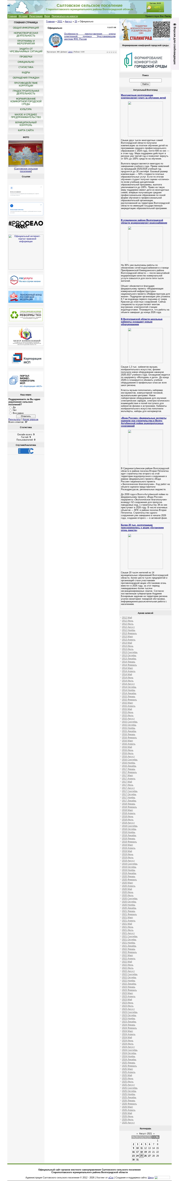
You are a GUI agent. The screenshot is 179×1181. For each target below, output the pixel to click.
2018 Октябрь (129, 829)
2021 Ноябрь (128, 942)
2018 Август (128, 822)
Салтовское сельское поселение (26, 170)
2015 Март (127, 703)
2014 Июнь (127, 677)
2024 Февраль (129, 1028)
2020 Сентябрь (130, 898)
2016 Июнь (127, 750)
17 (137, 1152)
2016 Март (127, 740)
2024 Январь (128, 1025)
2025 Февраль (129, 1066)
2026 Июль (128, 1119)
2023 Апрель (128, 996)
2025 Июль (128, 1081)
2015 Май (127, 709)
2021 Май (127, 923)
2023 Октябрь (129, 1015)
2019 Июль (128, 857)
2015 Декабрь (129, 731)
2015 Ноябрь (128, 728)
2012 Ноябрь (128, 630)
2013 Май (127, 643)
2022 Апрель (128, 958)
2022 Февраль (129, 952)
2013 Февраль (129, 633)
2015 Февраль (129, 699)
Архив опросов (30, 419)
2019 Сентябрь (130, 864)
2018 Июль (128, 819)
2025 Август (128, 1084)
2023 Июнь (127, 1002)
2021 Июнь (127, 927)
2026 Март (127, 1107)
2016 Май (127, 747)
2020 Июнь (127, 892)
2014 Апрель (128, 671)
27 (149, 1156)
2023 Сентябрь (130, 1012)
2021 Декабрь (129, 946)
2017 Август (128, 788)
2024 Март (127, 1031)
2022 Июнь (127, 965)
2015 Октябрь (129, 725)
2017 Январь (128, 769)
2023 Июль (128, 1006)
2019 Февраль (129, 841)
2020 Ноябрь (128, 905)
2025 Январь (128, 1062)
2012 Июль (128, 624)
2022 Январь (128, 949)
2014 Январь (128, 661)
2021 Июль (128, 930)
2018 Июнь (127, 816)
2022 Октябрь (129, 977)
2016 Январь (128, 734)
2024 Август (128, 1047)
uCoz (111, 1177)
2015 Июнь (127, 712)
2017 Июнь (127, 785)
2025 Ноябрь (128, 1094)
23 (133, 1156)
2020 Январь (128, 876)
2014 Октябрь (129, 687)
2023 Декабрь (129, 1021)
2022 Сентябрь (130, 974)
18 (141, 1152)
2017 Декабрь (129, 800)
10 (137, 1148)
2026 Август (128, 1122)
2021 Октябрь (129, 939)
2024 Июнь (127, 1040)
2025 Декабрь (129, 1097)
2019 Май (127, 851)
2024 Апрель (128, 1034)
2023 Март (127, 993)
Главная (12, 16)
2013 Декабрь (129, 658)
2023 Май (127, 999)
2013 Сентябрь (130, 652)
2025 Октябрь (129, 1091)
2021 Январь (128, 911)
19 (145, 1152)
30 (133, 1159)
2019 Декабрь (129, 873)
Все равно (18, 413)
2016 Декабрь (129, 766)
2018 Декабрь (129, 835)
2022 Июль (128, 968)
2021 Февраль (129, 914)
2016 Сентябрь (130, 759)
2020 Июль (128, 895)
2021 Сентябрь (130, 936)
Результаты (14, 419)
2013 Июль (128, 649)
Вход (47, 16)
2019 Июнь (127, 854)
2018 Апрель (128, 813)
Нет (15, 410)
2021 (59, 21)
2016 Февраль (129, 737)
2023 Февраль (129, 990)
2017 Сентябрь (130, 791)
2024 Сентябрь (130, 1050)
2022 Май (127, 961)
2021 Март (127, 917)
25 (76, 21)
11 (141, 1148)
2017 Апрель (128, 778)
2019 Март (127, 845)
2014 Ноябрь (128, 690)
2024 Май (127, 1037)
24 (137, 1156)
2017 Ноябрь (128, 797)
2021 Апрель (128, 920)
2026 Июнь (127, 1116)
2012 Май (127, 617)
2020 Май (127, 889)
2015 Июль (128, 715)
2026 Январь (128, 1100)
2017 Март (127, 775)
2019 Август (128, 860)
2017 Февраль (129, 772)
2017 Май (127, 781)
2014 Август (128, 684)
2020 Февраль (129, 879)
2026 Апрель (128, 1110)
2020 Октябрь (129, 901)
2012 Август (128, 627)
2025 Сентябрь (130, 1088)
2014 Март (127, 668)
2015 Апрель (128, 706)
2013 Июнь (127, 646)
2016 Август (128, 756)
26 (145, 1156)
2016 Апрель (128, 744)
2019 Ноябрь (128, 870)
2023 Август (128, 1009)
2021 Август (128, 933)
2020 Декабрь (129, 908)
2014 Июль (128, 680)
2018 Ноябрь (128, 832)
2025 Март (127, 1069)
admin (70, 52)
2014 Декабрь (129, 693)
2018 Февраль (129, 807)
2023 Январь (128, 987)
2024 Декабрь (129, 1059)
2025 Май (127, 1075)
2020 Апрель (128, 886)
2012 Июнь (127, 620)
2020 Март (127, 882)
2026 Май (127, 1113)
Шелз (151, 1177)
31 (137, 1159)
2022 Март (127, 955)
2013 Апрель (128, 639)
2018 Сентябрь (130, 826)
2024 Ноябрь (128, 1056)
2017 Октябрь (129, 794)
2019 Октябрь (129, 867)
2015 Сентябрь (130, 721)
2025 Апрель (128, 1072)
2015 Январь (128, 696)
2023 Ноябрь (128, 1018)
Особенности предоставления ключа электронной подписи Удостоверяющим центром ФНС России (90, 36)
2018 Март (127, 810)
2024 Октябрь (129, 1053)
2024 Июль (128, 1043)
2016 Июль (128, 753)
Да (14, 407)
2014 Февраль (129, 665)
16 (133, 1152)
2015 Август (128, 718)
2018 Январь (128, 804)
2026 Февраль (129, 1103)
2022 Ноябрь (128, 980)
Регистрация (35, 16)
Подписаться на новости (65, 16)
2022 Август (128, 971)
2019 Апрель (128, 848)
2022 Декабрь (129, 983)
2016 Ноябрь (128, 762)
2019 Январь (128, 838)
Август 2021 (145, 1133)
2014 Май (127, 674)
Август (68, 21)
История (23, 16)
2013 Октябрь (129, 655)
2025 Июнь (127, 1078)
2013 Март (127, 636)
